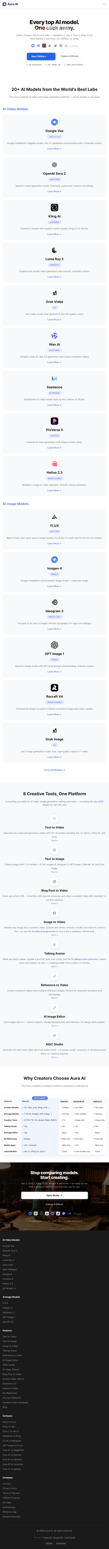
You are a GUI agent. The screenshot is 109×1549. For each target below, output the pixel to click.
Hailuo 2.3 (8, 1283)
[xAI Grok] (58, 1214)
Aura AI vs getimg (12, 1469)
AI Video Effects (11, 1369)
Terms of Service (11, 1493)
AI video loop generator (43, 931)
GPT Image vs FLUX (13, 1445)
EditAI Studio (70, 1537)
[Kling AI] (41, 1214)
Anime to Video (10, 1388)
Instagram (61, 1543)
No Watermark (10, 1393)
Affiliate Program (11, 1497)
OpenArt (64, 1101)
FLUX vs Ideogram (12, 1440)
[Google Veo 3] (30, 1214)
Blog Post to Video (54, 890)
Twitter (49, 1543)
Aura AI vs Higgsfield (13, 1450)
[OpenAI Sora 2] (36, 1214)
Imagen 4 (7, 1307)
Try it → (54, 840)
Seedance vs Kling (12, 1436)
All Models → (9, 1288)
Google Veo (8, 1246)
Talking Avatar (54, 953)
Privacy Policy (10, 1488)
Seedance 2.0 (9, 1383)
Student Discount (11, 1516)
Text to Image (54, 859)
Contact (7, 1483)
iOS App (7, 1502)
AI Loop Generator (12, 1397)
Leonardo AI (78, 1101)
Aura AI (12, 4)
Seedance (7, 1274)
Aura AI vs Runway (12, 1455)
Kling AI (6, 1255)
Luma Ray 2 (8, 1260)
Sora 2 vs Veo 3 (11, 1431)
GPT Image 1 (9, 1317)
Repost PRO (58, 1537)
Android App (9, 1507)
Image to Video (54, 922)
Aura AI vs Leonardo (13, 1464)
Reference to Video (54, 985)
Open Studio (53, 1195)
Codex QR (47, 1537)
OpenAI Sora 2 (10, 1250)
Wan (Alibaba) (10, 1269)
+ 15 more (74, 46)
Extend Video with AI (13, 1379)
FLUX (5, 1303)
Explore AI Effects (69, 56)
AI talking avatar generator (84, 959)
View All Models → (54, 770)
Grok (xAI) (8, 1264)
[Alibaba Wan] (64, 1214)
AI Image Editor (54, 1016)
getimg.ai (97, 1101)
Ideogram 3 (8, 1312)
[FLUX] (47, 1214)
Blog (5, 1407)
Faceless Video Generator (16, 1402)
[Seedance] (69, 1214)
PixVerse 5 (8, 1279)
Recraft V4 (8, 1321)
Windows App (10, 1512)
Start (40, 56)
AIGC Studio (54, 1044)
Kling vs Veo (9, 1426)
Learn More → (54, 148)
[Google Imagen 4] (52, 1214)
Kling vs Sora (9, 1422)
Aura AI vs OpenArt (12, 1459)
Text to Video (54, 827)
